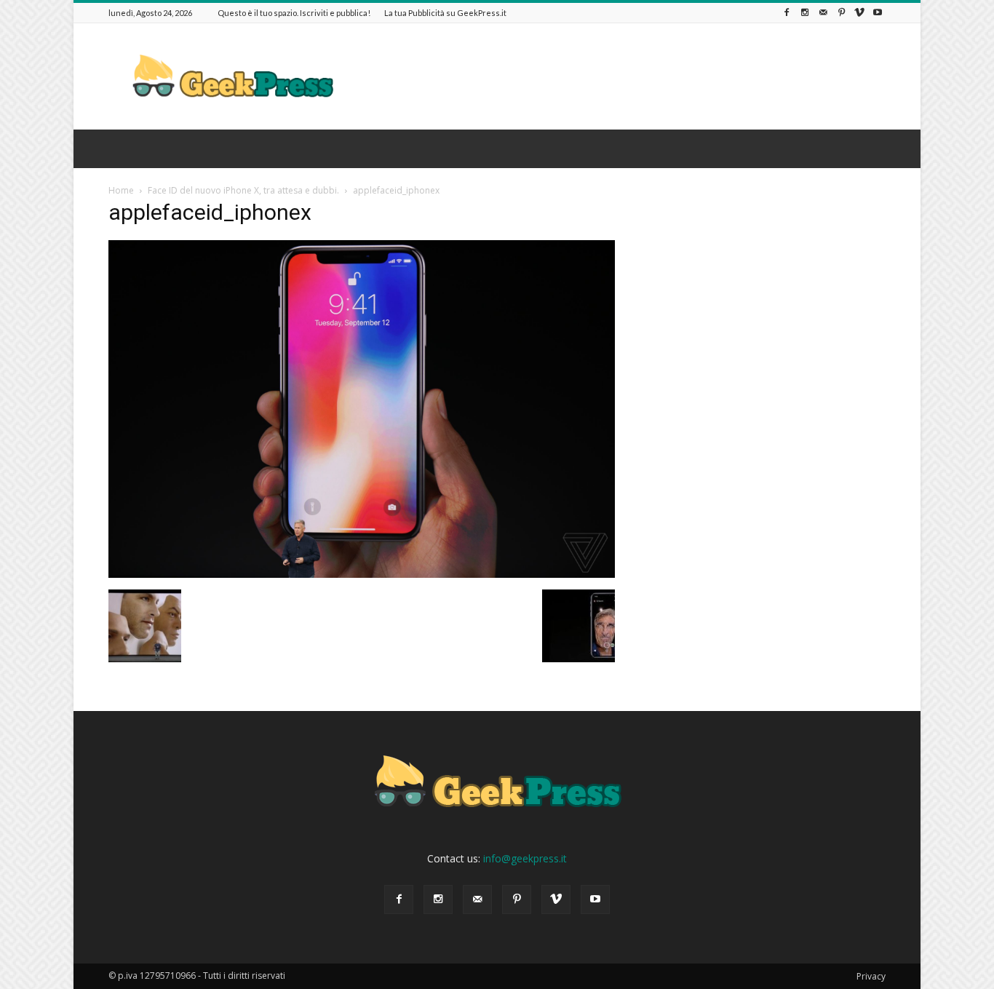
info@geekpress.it (525, 858)
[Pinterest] (841, 13)
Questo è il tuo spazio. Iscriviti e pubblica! (294, 12)
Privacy (871, 976)
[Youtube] (878, 13)
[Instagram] (805, 13)
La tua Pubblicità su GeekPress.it (445, 12)
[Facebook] (787, 13)
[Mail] (823, 13)
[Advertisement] (621, 76)
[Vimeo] (859, 13)
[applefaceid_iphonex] (361, 574)
